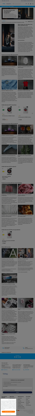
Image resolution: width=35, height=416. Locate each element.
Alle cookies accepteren (8, 411)
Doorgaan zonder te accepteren (12, 399)
